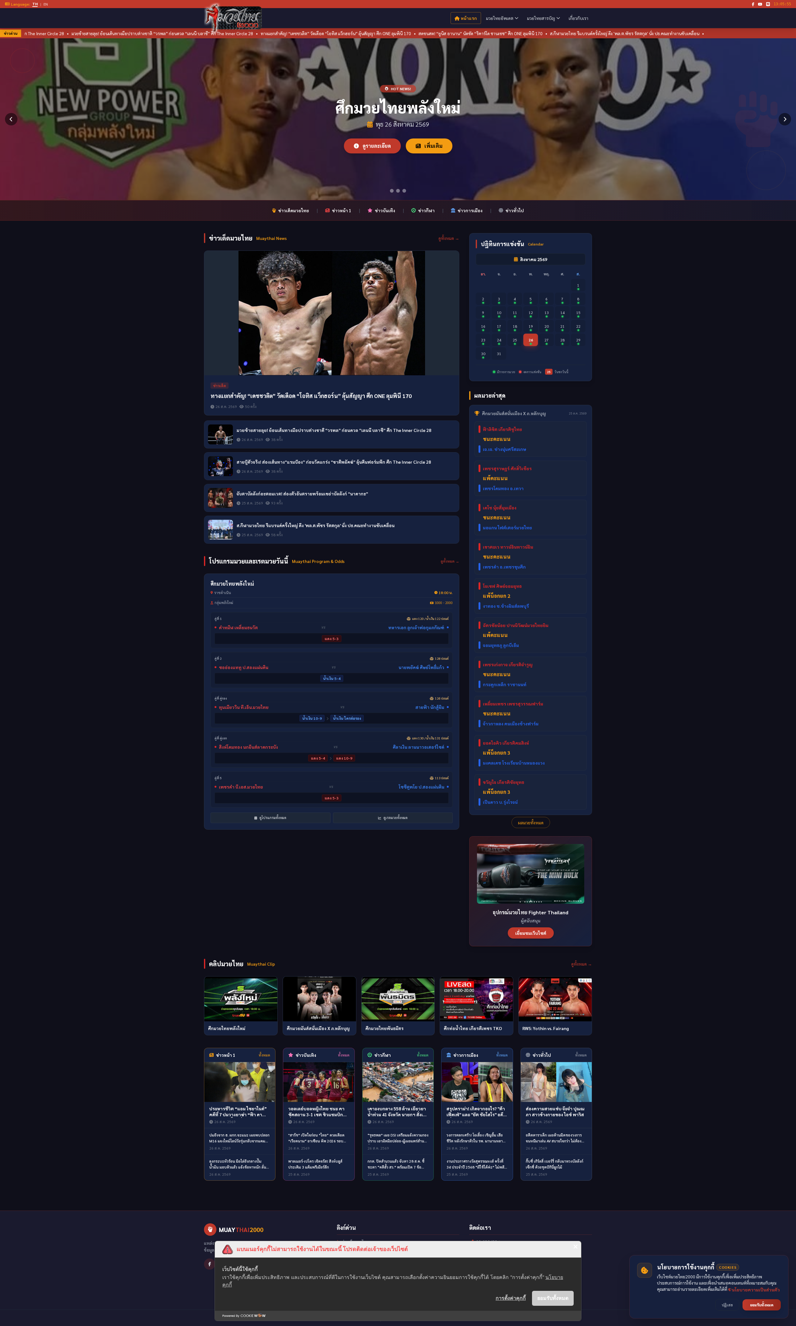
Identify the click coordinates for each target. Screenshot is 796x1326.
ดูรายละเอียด (376, 146)
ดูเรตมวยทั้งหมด (395, 817)
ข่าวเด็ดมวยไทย (293, 210)
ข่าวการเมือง (470, 210)
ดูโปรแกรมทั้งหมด (272, 817)
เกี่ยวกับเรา (578, 18)
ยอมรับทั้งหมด (552, 1298)
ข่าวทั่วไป (515, 210)
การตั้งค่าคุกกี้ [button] (511, 1298)
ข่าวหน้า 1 (341, 210)
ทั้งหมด (264, 1054)
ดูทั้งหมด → (448, 238)
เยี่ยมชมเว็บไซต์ (530, 933)
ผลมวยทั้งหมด (531, 822)
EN (46, 4)
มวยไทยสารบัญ (541, 18)
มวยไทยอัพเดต (499, 18)
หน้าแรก (469, 18)
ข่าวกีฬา (426, 210)
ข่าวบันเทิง (385, 210)
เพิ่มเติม (432, 146)
